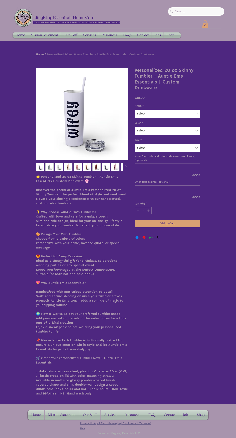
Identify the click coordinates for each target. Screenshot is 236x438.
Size (138, 140)
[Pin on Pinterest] (144, 237)
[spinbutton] (143, 210)
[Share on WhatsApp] (151, 237)
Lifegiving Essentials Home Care (63, 18)
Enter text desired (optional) (152, 182)
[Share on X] (158, 237)
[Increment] (148, 210)
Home (40, 54)
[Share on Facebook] (137, 237)
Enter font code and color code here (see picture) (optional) (165, 158)
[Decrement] (137, 210)
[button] (205, 24)
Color (139, 123)
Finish (139, 105)
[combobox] (167, 114)
